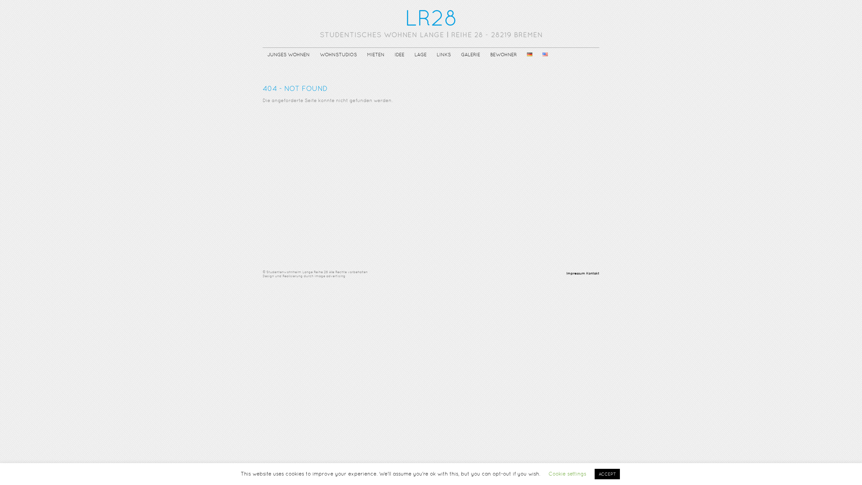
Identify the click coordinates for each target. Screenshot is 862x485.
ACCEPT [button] (607, 474)
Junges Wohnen (288, 54)
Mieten (376, 54)
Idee (399, 54)
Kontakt (592, 273)
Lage (421, 54)
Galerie (470, 54)
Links (444, 54)
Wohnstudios (338, 54)
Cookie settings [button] (567, 474)
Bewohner (503, 54)
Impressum (575, 273)
